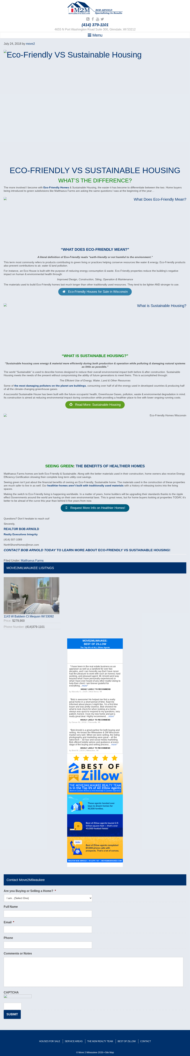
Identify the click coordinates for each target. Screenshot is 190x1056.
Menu (96, 35)
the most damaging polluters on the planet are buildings (50, 385)
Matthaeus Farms (32, 560)
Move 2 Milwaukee (95, 8)
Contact (145, 1041)
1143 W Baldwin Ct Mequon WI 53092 (29, 616)
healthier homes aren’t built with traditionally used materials (85, 485)
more (84, 685)
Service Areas (74, 1041)
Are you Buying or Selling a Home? (30, 890)
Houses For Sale (49, 1041)
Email (9, 922)
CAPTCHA (11, 992)
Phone (8, 937)
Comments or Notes (18, 953)
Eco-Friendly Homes (56, 187)
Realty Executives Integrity (21, 534)
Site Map (109, 1052)
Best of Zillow (127, 1041)
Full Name (11, 906)
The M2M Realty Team (100, 1041)
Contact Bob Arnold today (30, 550)
